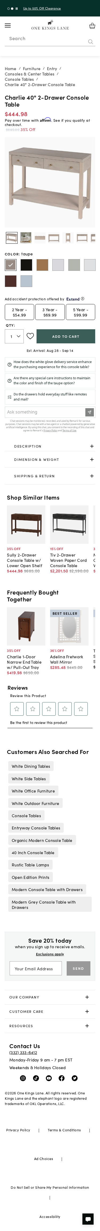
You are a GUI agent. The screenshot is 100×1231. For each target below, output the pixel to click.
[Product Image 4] (68, 238)
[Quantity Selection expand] (19, 336)
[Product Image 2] (40, 238)
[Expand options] (92, 446)
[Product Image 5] (82, 238)
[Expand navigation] (12, 25)
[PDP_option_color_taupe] (11, 265)
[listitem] (31, 766)
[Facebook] (63, 1078)
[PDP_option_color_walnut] (11, 281)
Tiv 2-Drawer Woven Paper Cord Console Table (68, 560)
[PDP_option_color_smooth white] (90, 265)
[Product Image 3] (54, 238)
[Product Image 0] (12, 238)
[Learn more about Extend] (82, 298)
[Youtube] (50, 1078)
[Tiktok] (37, 1078)
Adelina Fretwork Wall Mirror (66, 659)
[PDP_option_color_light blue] (26, 281)
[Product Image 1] (26, 238)
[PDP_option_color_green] (74, 265)
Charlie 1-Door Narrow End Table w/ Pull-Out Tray (24, 662)
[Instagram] (24, 1078)
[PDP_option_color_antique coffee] (26, 265)
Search (17, 38)
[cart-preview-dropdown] (92, 26)
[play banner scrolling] (16, 8)
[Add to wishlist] (30, 336)
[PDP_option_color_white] (58, 265)
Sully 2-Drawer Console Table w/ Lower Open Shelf (24, 560)
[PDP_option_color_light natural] (42, 265)
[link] (50, 446)
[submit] (90, 41)
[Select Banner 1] (12, 8)
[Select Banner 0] (8, 8)
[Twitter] (76, 1078)
